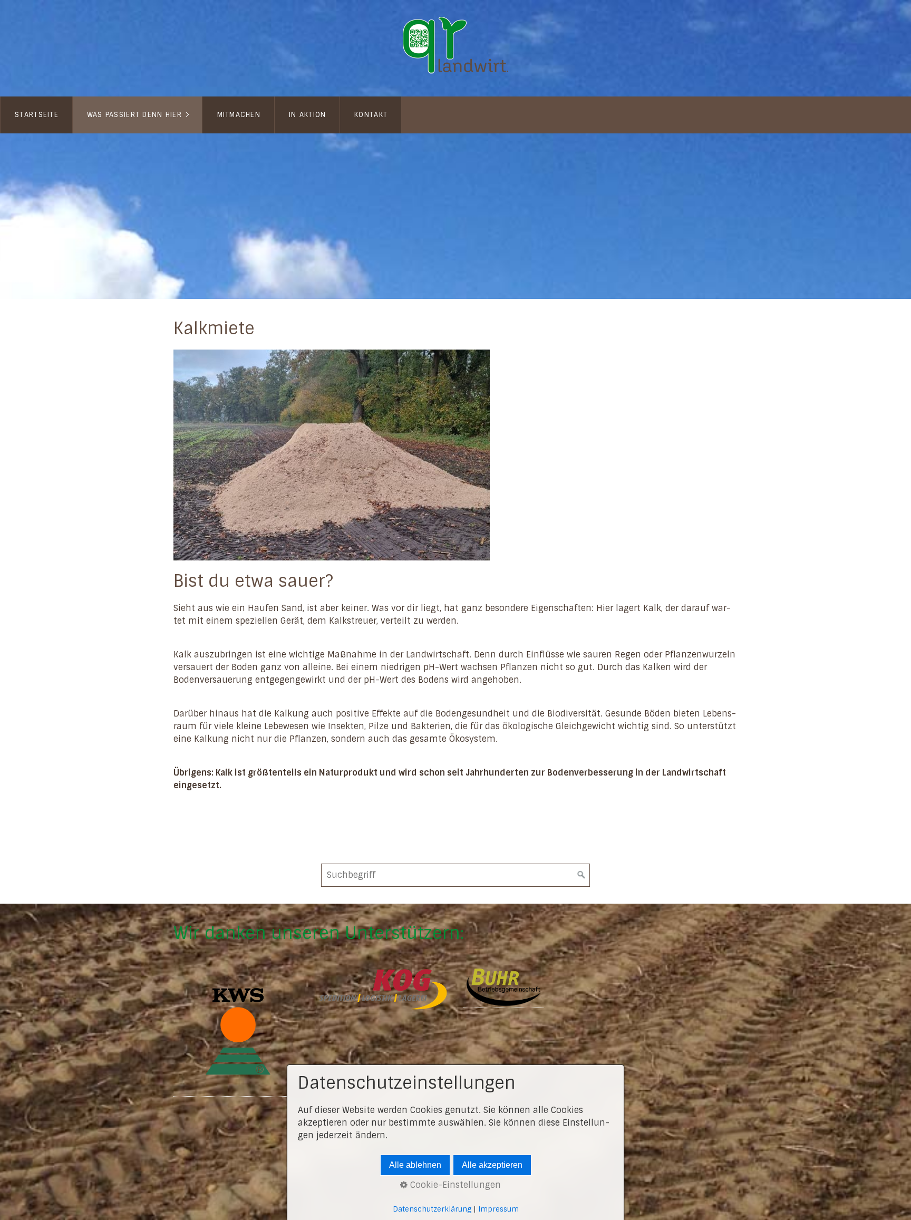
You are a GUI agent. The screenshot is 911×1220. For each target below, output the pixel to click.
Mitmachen (239, 114)
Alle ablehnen (415, 1164)
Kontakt (370, 114)
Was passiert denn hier (134, 114)
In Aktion (307, 114)
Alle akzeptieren (492, 1164)
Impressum (498, 1209)
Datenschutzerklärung (432, 1209)
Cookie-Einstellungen (454, 1184)
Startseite (37, 114)
